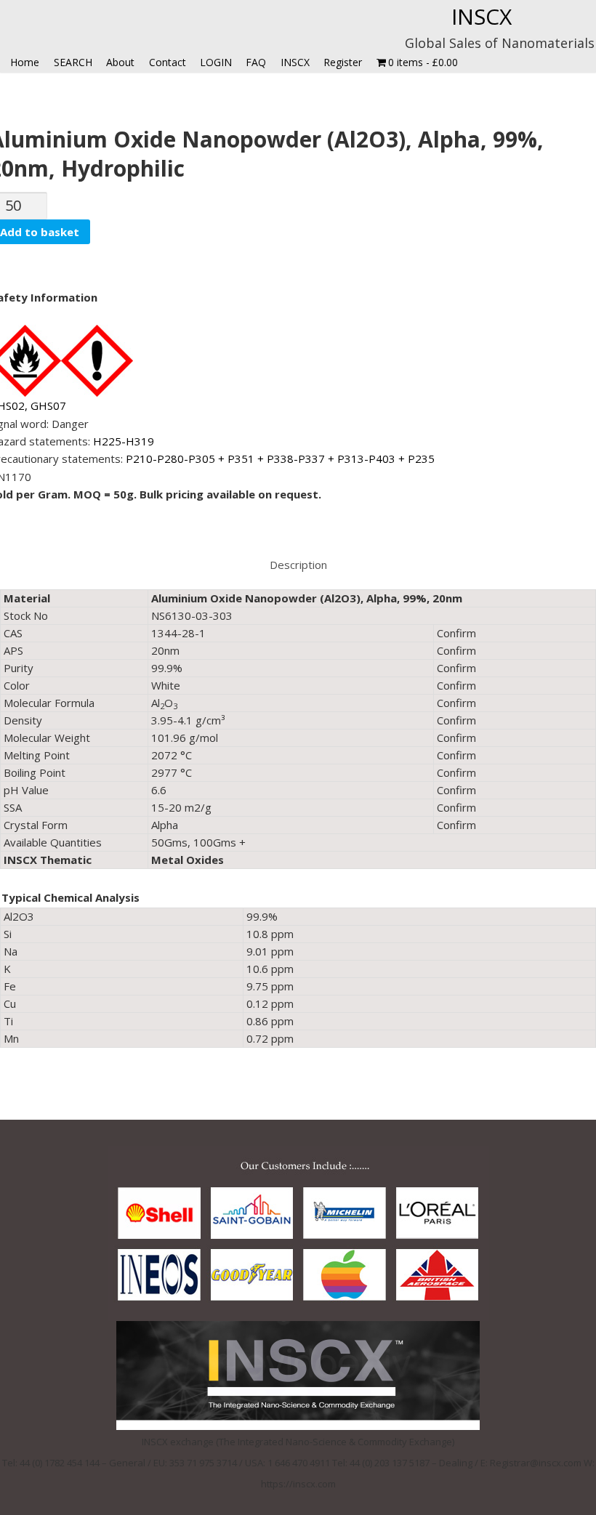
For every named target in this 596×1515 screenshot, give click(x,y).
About (120, 62)
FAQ (256, 62)
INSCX (481, 16)
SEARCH (73, 62)
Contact (167, 62)
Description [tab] (298, 564)
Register (342, 62)
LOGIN (216, 62)
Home (24, 62)
